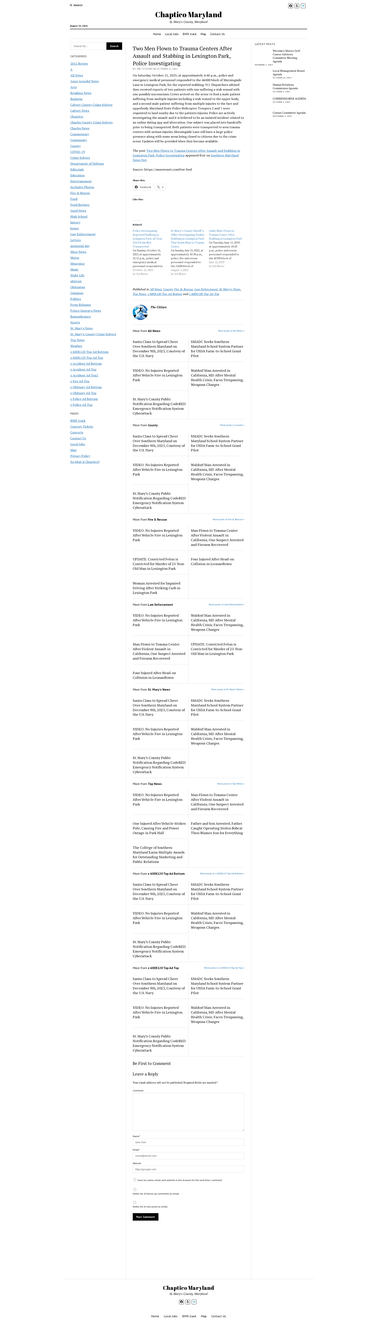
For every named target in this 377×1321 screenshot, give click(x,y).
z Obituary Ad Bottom (86, 387)
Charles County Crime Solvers (91, 122)
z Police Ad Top (81, 405)
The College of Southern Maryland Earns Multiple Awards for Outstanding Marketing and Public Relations (159, 854)
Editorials (77, 169)
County (75, 146)
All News (76, 75)
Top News (77, 340)
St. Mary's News (81, 328)
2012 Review (79, 63)
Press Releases (80, 305)
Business (76, 99)
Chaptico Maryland (188, 14)
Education (77, 175)
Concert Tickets (81, 426)
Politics (75, 299)
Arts (73, 87)
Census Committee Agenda (289, 113)
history (75, 222)
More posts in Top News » (230, 783)
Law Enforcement (83, 234)
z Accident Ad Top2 (84, 375)
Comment (138, 1090)
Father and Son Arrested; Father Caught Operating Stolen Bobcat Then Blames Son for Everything (217, 828)
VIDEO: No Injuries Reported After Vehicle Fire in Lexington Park (157, 375)
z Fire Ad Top (79, 381)
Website (137, 1163)
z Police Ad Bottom (84, 399)
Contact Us (217, 34)
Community (78, 140)
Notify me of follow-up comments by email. (156, 1193)
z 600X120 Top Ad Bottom (89, 352)
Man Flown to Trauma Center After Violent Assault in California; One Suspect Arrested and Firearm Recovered (217, 537)
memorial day (80, 246)
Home (157, 34)
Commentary (79, 134)
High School (78, 216)
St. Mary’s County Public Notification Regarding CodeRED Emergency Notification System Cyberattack (159, 406)
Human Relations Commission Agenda (285, 86)
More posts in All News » (231, 330)
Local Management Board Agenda (289, 72)
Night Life (77, 275)
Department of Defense (87, 163)
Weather (76, 346)
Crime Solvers (80, 157)
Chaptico (76, 116)
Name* (136, 1136)
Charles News (79, 128)
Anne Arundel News (84, 81)
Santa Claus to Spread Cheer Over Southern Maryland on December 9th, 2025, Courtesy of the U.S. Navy (159, 348)
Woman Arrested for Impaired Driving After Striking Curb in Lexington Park (156, 588)
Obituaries (77, 287)
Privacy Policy (80, 456)
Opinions (76, 293)
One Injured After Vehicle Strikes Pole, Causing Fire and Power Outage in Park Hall (159, 828)
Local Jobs (172, 34)
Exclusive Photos (82, 187)
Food (73, 199)
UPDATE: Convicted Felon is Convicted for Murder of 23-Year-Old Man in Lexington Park (159, 564)
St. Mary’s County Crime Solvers (93, 334)
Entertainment (81, 181)
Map (203, 34)
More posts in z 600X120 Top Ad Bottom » (222, 873)
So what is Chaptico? (85, 462)
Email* (136, 1149)
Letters (75, 240)
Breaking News (80, 93)
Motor (74, 257)
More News (78, 252)
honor (74, 228)
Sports (75, 322)
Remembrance (80, 316)
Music (74, 269)
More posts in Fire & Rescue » (228, 519)
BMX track (190, 34)
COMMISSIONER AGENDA (289, 98)
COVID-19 (77, 152)
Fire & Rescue (80, 193)
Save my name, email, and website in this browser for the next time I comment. (179, 1180)
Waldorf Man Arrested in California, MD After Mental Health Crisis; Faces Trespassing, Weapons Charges (217, 377)
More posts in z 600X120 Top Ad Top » (224, 967)
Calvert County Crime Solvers (91, 105)
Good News (78, 210)
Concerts (76, 432)
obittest (76, 281)
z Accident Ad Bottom (86, 363)
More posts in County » (232, 425)
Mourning (77, 263)
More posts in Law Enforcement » (226, 604)
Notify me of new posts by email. (150, 1206)
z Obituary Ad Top (83, 393)
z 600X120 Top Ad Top (86, 357)
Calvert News (79, 110)
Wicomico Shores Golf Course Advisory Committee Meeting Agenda (286, 56)
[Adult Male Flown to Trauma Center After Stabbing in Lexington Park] (228, 248)
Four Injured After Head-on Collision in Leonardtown (212, 561)
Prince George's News (85, 310)
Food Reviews (79, 205)
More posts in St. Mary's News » (227, 689)
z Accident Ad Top (83, 369)
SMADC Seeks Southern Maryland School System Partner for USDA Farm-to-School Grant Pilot (217, 348)
